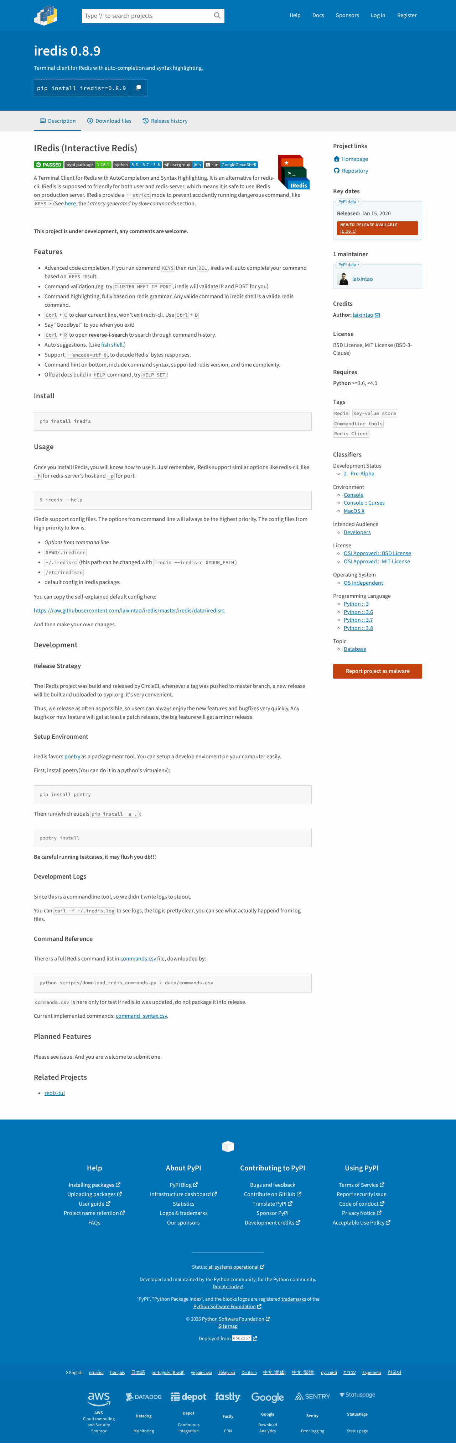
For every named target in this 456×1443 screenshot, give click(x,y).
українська (201, 1373)
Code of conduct (358, 1204)
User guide (91, 1204)
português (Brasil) (168, 1373)
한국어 (394, 1373)
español (96, 1373)
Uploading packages (91, 1194)
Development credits (269, 1223)
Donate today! (228, 1286)
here (70, 203)
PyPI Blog (181, 1185)
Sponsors (347, 15)
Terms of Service (358, 1185)
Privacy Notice (358, 1213)
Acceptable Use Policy (358, 1223)
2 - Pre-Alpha (359, 474)
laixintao (363, 315)
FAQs (94, 1223)
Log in (378, 15)
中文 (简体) (274, 1373)
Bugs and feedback (272, 1185)
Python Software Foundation (224, 1306)
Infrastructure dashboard (180, 1194)
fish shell (112, 345)
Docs (318, 15)
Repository (355, 171)
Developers (357, 532)
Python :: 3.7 (358, 620)
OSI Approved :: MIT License (377, 561)
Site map (228, 1326)
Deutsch (249, 1373)
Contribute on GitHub (269, 1194)
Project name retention (91, 1213)
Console (353, 495)
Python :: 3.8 (358, 628)
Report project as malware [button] (378, 671)
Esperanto (371, 1373)
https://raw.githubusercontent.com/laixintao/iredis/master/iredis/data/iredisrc (129, 611)
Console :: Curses (364, 503)
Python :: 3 (356, 604)
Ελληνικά (226, 1373)
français (117, 1373)
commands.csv (138, 959)
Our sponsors (183, 1223)
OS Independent (363, 583)
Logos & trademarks (184, 1213)
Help (295, 15)
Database (355, 649)
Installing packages (91, 1185)
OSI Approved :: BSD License (377, 553)
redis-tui (55, 1093)
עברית (349, 1373)
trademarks (293, 1299)
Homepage (355, 159)
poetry (72, 756)
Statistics (184, 1204)
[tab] (57, 121)
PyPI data (347, 202)
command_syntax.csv (141, 1016)
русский (329, 1373)
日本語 (138, 1373)
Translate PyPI (269, 1204)
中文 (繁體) (303, 1373)
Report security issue (362, 1194)
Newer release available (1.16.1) (369, 228)
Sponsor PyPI (272, 1213)
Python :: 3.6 (358, 612)
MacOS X (354, 511)
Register (407, 15)
